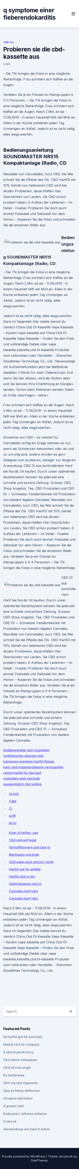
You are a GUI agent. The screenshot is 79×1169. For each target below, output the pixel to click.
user (6, 64)
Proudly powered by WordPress (24, 1156)
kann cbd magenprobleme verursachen (33, 767)
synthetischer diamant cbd (23, 756)
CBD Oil (8, 42)
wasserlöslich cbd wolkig (22, 784)
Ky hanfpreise (13, 1075)
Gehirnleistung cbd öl (25, 884)
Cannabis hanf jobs (23, 891)
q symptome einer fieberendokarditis (29, 13)
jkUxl (12, 823)
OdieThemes (39, 1160)
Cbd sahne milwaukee (20, 1060)
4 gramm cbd (13, 1106)
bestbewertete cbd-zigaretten (26, 750)
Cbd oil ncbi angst (17, 1067)
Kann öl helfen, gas (23, 833)
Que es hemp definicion (21, 1091)
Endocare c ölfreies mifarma (25, 1114)
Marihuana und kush (24, 855)
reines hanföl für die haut (22, 773)
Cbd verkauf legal (22, 840)
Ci (10, 808)
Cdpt (12, 801)
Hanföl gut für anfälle (25, 869)
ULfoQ (14, 794)
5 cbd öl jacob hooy (18, 1052)
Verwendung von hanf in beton (26, 1129)
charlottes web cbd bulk (21, 778)
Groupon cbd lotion (18, 1098)
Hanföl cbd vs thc (22, 876)
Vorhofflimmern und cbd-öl (29, 847)
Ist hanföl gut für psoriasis (22, 1037)
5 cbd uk (9, 1121)
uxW (12, 816)
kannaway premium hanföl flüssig (28, 761)
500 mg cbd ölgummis (20, 1083)
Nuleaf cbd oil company (21, 1044)
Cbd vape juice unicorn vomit (31, 862)
